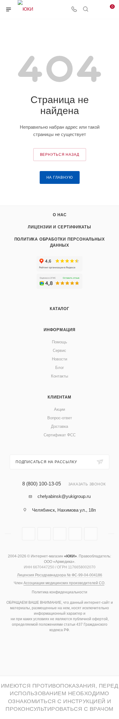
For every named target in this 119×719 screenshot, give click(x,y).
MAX (59, 533)
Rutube (44, 533)
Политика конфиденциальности (59, 592)
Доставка (59, 426)
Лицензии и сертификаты (59, 227)
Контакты (59, 376)
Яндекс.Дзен (90, 533)
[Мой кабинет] (97, 9)
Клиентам (59, 397)
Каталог (59, 308)
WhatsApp (75, 533)
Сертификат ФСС (60, 435)
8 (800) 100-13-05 (41, 483)
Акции (59, 409)
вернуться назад (59, 154)
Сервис (59, 350)
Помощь (59, 342)
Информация (59, 329)
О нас (60, 215)
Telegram (28, 533)
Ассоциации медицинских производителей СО (63, 583)
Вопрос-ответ (59, 418)
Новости (59, 359)
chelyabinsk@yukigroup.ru (64, 496)
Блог (59, 367)
